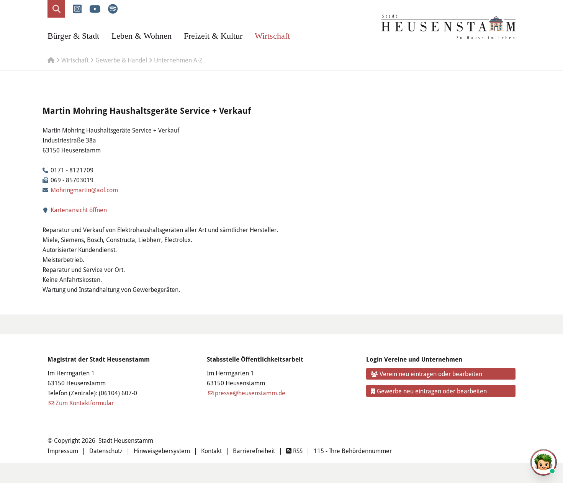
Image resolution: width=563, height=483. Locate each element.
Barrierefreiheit (254, 451)
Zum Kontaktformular (85, 403)
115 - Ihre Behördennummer (353, 451)
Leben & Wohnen (141, 36)
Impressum (62, 451)
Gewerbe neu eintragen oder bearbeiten (432, 391)
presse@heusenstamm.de (250, 393)
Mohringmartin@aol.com (84, 190)
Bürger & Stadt (73, 36)
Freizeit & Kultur (213, 36)
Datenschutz (106, 451)
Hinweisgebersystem (162, 451)
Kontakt (211, 451)
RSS (297, 451)
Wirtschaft (272, 36)
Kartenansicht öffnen (78, 210)
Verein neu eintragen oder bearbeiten (431, 374)
